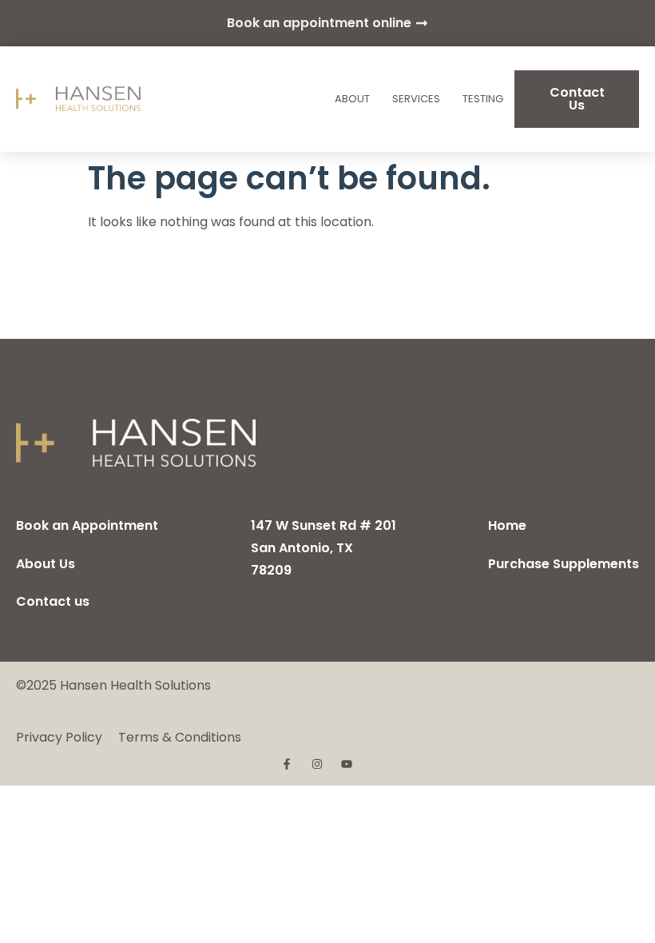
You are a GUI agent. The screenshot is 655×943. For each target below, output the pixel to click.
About (352, 98)
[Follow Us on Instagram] (319, 764)
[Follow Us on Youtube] (348, 764)
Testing (482, 98)
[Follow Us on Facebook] (288, 764)
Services (416, 98)
